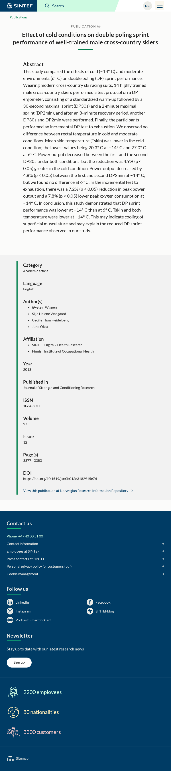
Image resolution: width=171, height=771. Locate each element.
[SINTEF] (18, 6)
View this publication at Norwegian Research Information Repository (76, 490)
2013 (27, 369)
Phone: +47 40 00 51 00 (25, 536)
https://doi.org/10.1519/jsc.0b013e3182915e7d (60, 478)
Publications (18, 17)
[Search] (47, 5)
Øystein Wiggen (44, 307)
